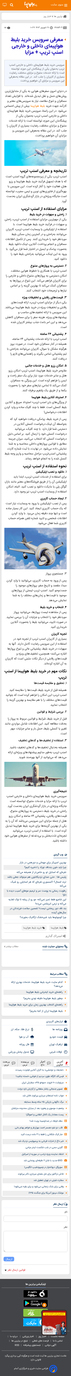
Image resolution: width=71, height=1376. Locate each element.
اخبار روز (42, 1336)
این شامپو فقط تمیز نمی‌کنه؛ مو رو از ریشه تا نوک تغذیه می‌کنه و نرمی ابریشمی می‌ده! (37, 902)
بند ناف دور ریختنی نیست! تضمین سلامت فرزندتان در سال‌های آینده (38, 911)
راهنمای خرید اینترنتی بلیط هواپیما (44, 992)
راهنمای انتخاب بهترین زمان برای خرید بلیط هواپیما (36, 1005)
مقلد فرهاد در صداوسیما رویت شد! (46, 1121)
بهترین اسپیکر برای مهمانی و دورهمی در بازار (43, 863)
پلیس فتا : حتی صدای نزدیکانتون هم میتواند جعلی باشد (36, 877)
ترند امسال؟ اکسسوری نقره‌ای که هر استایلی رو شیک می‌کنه (38, 884)
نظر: (65, 1227)
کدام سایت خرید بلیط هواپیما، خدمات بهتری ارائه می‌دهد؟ (37, 984)
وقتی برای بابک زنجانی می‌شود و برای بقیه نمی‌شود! (39, 1187)
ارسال (9, 1259)
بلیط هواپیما (37, 106)
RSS (17, 1345)
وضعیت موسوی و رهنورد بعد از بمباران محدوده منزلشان (37, 1108)
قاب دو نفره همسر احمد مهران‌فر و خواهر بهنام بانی (39, 1128)
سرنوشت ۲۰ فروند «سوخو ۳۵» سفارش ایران (43, 1083)
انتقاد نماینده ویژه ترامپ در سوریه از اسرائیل (43, 1154)
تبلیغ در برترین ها (19, 1341)
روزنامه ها (57, 1029)
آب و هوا (24, 1037)
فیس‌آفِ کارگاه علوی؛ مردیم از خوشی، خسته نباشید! (40, 1076)
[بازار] (35, 1313)
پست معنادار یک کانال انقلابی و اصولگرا (45, 1115)
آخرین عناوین (59, 1063)
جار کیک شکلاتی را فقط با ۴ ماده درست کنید (42, 1134)
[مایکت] (35, 1323)
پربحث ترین (6, 1063)
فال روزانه (24, 1044)
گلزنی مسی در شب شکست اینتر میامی (44, 1147)
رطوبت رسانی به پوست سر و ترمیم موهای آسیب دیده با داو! (36, 893)
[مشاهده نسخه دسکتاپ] (5, 4)
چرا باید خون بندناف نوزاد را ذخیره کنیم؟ (45, 867)
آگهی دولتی (50, 1345)
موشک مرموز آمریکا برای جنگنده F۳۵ (46, 1193)
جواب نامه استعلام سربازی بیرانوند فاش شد (43, 1096)
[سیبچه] (35, 1294)
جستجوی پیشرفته (32, 1345)
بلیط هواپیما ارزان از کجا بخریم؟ (46, 1011)
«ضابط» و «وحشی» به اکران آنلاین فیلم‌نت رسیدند (39, 1070)
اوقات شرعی (56, 1052)
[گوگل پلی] (35, 1304)
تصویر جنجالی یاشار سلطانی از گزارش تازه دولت (40, 1089)
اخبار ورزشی (28, 1336)
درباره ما (14, 1336)
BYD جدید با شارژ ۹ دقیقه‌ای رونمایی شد (43, 1161)
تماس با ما (58, 1341)
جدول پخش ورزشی (18, 1052)
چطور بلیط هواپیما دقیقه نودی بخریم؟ (43, 998)
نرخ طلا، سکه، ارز (20, 1029)
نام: (65, 1212)
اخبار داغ (42, 1063)
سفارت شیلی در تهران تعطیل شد (49, 1180)
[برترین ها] (30, 5)
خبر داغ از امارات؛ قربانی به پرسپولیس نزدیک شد (41, 1141)
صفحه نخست (57, 1336)
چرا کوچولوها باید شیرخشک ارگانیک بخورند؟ (43, 917)
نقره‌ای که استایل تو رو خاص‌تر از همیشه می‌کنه (41, 872)
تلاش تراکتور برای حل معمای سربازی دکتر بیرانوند (41, 1174)
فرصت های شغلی (40, 1341)
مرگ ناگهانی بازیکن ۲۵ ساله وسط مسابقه (44, 1102)
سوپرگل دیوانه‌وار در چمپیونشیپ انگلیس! (43, 1167)
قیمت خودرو (56, 1037)
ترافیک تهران (56, 1044)
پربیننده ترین (25, 1063)
